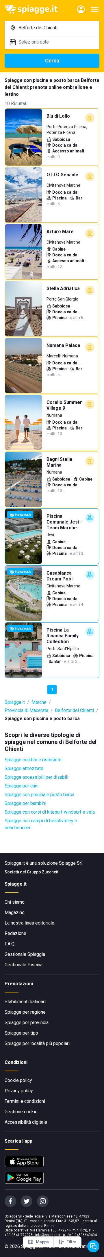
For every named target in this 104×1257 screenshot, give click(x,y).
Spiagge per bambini (25, 803)
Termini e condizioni (25, 1101)
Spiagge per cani (21, 786)
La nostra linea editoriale (29, 923)
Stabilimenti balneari (25, 1001)
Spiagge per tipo (21, 1033)
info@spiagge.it (47, 1235)
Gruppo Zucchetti (43, 872)
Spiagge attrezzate (24, 768)
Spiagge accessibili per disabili (36, 777)
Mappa (42, 1242)
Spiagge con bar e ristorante (33, 760)
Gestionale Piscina (23, 965)
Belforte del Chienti (74, 710)
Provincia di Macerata (26, 710)
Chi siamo (15, 902)
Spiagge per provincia (27, 1022)
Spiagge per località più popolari (37, 1043)
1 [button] (52, 689)
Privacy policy (19, 1091)
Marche (39, 702)
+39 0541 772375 (19, 1235)
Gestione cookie (21, 1111)
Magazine (15, 912)
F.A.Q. (10, 944)
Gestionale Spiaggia (25, 954)
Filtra (71, 1242)
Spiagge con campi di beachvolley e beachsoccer (41, 824)
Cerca (52, 60)
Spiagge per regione (25, 1012)
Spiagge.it (15, 702)
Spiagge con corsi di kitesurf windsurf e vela (50, 812)
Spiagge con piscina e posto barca (39, 794)
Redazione (15, 933)
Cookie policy (18, 1080)
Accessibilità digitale (26, 1122)
